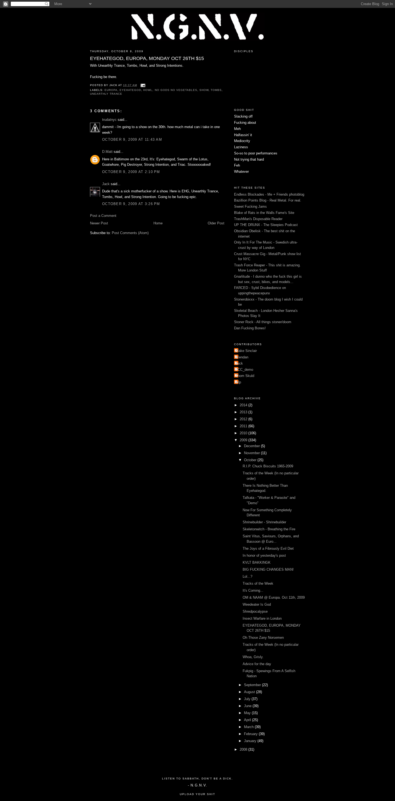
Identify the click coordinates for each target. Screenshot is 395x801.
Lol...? (247, 576)
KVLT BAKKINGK (257, 562)
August (250, 692)
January (250, 741)
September (253, 685)
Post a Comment (103, 216)
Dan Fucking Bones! (250, 328)
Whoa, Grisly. (253, 657)
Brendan (241, 357)
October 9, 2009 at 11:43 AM (132, 139)
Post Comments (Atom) (130, 233)
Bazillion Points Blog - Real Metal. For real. (267, 200)
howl (147, 90)
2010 (244, 433)
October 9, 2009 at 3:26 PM (131, 204)
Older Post (216, 223)
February (251, 734)
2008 (244, 749)
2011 (244, 426)
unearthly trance (106, 93)
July (248, 699)
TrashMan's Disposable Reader (258, 219)
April (248, 720)
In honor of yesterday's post (264, 555)
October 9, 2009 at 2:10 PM (131, 172)
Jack (106, 184)
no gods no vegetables (176, 90)
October (250, 460)
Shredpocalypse (255, 611)
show (204, 90)
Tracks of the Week (258, 583)
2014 (244, 405)
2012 (244, 419)
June (248, 706)
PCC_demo (244, 370)
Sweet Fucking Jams (250, 206)
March (249, 727)
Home (158, 223)
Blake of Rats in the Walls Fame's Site (264, 213)
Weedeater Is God (257, 604)
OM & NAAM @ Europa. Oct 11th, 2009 (274, 597)
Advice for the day (257, 664)
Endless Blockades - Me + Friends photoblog (269, 194)
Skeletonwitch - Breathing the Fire (269, 529)
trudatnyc (109, 120)
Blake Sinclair (246, 351)
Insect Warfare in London (262, 618)
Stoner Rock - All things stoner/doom (262, 322)
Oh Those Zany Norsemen (263, 638)
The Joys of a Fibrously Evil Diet (268, 548)
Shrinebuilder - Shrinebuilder (264, 522)
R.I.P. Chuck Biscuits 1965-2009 (268, 466)
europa (111, 90)
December (252, 446)
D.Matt (107, 152)
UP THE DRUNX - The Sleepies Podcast (266, 225)
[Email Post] (142, 85)
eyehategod (130, 90)
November (252, 453)
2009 (244, 440)
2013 (244, 412)
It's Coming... (253, 590)
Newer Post (99, 223)
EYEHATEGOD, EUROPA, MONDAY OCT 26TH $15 (147, 58)
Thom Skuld (244, 376)
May (248, 713)
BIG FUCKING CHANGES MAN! (268, 569)
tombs (216, 90)
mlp (238, 382)
